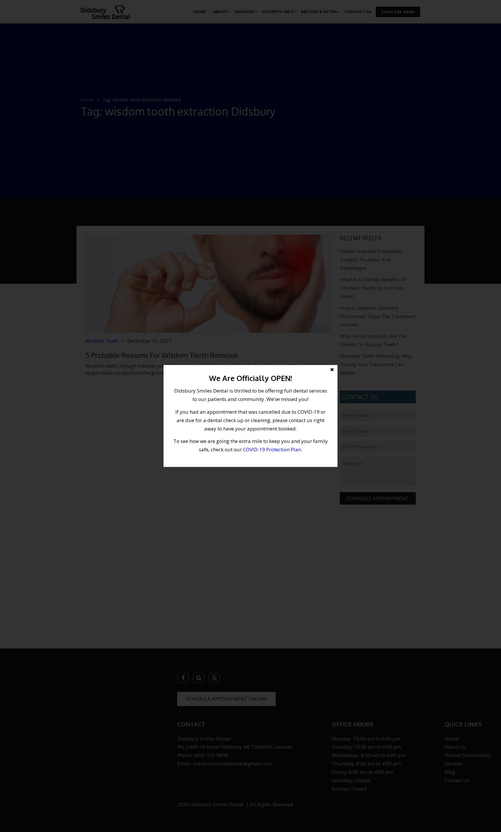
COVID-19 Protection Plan (272, 449)
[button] (250, 416)
